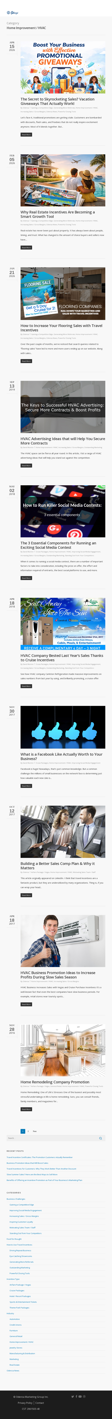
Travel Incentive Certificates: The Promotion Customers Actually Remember (40, 1157)
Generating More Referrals (64, 108)
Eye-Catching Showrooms (21, 1256)
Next (34, 1131)
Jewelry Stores (16, 1347)
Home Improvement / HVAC (87, 108)
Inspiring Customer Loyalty (21, 1222)
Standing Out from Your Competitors (79, 555)
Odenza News (51, 111)
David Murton (28, 447)
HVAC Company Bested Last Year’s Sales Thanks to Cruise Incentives (62, 657)
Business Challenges (16, 1199)
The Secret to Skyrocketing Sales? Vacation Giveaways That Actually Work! (57, 101)
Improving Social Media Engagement (86, 552)
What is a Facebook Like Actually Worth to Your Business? (61, 756)
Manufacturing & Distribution (22, 1353)
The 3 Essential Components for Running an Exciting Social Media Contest (58, 545)
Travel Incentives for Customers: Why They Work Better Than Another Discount (41, 1168)
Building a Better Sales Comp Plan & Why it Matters (58, 865)
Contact (39, 1402)
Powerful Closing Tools (67, 111)
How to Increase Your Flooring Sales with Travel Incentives (61, 328)
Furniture (14, 1330)
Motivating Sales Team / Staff (84, 872)
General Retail (56, 1086)
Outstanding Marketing (93, 447)
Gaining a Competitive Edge (42, 108)
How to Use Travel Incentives (19, 1244)
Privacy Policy (25, 1402)
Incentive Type (13, 1279)
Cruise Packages (42, 552)
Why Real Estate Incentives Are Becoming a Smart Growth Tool (58, 214)
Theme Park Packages (19, 1307)
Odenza (26, 108)
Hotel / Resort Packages (20, 1296)
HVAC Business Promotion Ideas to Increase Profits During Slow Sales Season (58, 975)
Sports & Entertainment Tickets (23, 1302)
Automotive (15, 1319)
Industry (10, 1313)
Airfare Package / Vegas (40, 872)
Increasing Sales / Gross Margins (33, 111)
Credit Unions (16, 1325)
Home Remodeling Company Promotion (55, 1082)
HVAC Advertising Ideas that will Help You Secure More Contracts (63, 441)
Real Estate (15, 1365)
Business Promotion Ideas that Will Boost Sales (27, 1163)
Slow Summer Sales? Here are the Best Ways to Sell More (32, 1174)
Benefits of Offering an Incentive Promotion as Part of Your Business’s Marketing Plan (44, 1180)
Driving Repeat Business (20, 1250)
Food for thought (14, 1239)
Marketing (14, 1359)
